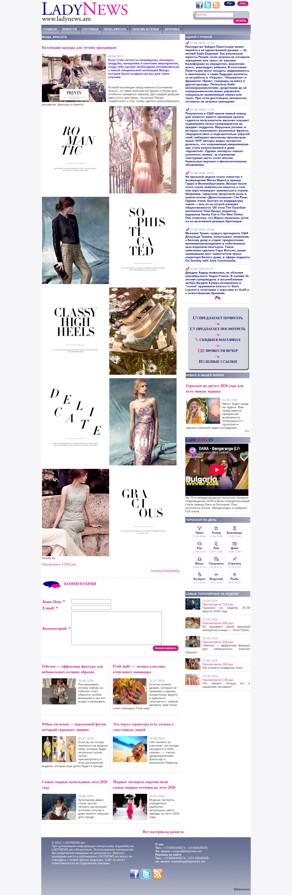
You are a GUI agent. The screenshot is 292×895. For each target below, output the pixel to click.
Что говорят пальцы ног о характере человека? (226, 685)
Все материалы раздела (163, 831)
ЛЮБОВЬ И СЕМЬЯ (145, 29)
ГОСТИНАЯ (90, 29)
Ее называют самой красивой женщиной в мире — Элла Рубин (226, 628)
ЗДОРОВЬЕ (172, 29)
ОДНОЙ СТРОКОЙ (198, 37)
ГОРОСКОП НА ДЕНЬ (201, 520)
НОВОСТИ (69, 29)
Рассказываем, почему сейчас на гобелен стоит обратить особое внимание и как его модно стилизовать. (92, 693)
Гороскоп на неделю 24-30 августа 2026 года (226, 609)
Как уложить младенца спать (222, 667)
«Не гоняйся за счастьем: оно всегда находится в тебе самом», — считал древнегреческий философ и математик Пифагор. (164, 752)
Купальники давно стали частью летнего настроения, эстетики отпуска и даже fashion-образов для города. (93, 808)
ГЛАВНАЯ (50, 29)
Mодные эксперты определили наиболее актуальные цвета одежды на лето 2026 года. (164, 808)
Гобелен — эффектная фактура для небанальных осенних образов (217, 649)
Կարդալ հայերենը (165, 570)
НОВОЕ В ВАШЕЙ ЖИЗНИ (205, 375)
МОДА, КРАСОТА (115, 29)
